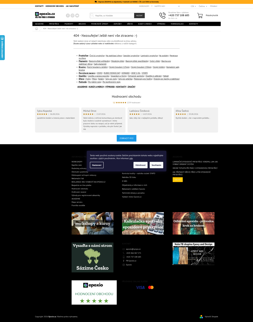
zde (131, 158)
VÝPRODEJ (110, 86)
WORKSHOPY (144, 6)
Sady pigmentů (100, 64)
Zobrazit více (127, 138)
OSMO (99, 73)
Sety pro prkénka (125, 79)
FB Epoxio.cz (131, 261)
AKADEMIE (82, 86)
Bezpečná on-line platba (81, 185)
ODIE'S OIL (135, 73)
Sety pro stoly (111, 79)
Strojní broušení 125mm (119, 67)
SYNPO (145, 73)
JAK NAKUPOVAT (72, 6)
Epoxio (129, 264)
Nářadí (166, 76)
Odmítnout (140, 165)
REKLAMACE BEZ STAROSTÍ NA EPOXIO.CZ (88, 182)
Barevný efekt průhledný (99, 61)
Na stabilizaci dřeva (114, 55)
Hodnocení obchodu (126, 96)
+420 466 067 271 (133, 253)
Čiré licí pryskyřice (97, 55)
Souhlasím (156, 165)
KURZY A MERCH (96, 86)
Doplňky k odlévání (154, 76)
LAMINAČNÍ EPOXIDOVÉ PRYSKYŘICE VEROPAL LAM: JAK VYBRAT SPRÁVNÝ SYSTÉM (195, 163)
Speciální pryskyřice (131, 55)
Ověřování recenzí (79, 192)
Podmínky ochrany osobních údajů (85, 168)
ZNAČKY (131, 86)
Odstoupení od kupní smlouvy (84, 175)
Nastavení (96, 165)
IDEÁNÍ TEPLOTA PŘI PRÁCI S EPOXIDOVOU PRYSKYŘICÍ (195, 168)
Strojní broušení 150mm (141, 67)
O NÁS (124, 181)
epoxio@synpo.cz (133, 249)
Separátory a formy (118, 76)
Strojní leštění (159, 67)
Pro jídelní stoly (94, 82)
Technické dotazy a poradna (133, 193)
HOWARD (126, 73)
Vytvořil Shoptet (211, 316)
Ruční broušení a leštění (97, 67)
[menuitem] (39, 24)
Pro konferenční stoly (111, 82)
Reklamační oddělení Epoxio (133, 189)
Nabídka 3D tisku (129, 177)
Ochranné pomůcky (136, 76)
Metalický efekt (117, 61)
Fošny (88, 79)
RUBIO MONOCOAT (112, 73)
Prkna (94, 79)
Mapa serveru (77, 202)
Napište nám (159, 6)
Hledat (139, 15)
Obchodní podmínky (80, 172)
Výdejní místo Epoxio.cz (131, 197)
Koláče (101, 79)
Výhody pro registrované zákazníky (86, 195)
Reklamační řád (78, 178)
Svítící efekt (155, 61)
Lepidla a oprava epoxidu (98, 76)
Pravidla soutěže (78, 205)
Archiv (178, 179)
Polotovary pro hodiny (143, 79)
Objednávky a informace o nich (134, 185)
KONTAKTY (39, 6)
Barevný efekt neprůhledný (137, 61)
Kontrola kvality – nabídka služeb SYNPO (138, 173)
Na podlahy (163, 55)
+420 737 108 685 (178, 15)
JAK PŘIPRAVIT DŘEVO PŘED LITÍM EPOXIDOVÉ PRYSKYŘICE (192, 173)
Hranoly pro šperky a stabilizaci (167, 79)
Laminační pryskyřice (149, 55)
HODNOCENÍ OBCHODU (55, 6)
